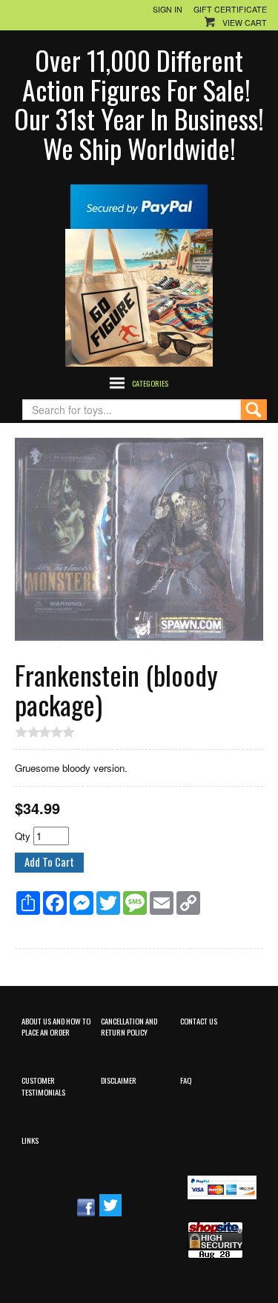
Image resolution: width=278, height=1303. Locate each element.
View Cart (244, 22)
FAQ (185, 1080)
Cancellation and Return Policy (129, 1026)
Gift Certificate (230, 9)
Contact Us (198, 1021)
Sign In (167, 9)
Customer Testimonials (43, 1085)
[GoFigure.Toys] (139, 296)
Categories (150, 383)
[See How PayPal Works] (139, 205)
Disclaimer (118, 1080)
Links (30, 1140)
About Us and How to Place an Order (55, 1026)
